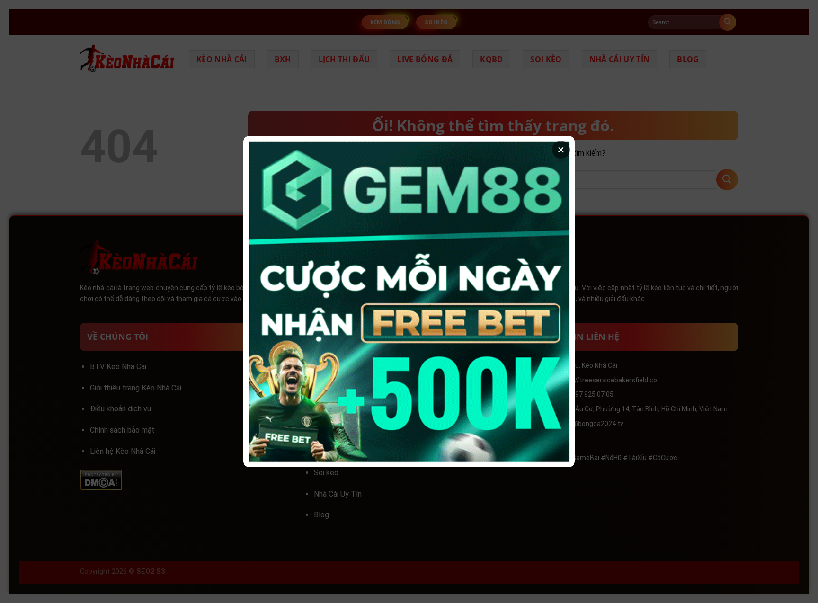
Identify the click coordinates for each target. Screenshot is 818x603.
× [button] (561, 149)
